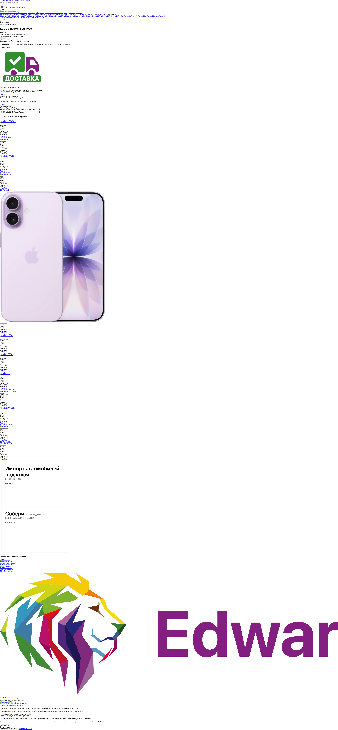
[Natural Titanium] (3, 445)
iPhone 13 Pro (101, 14)
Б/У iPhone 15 (4, 372)
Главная (2, 17)
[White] (2, 176)
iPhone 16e (127, 16)
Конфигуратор (10, 522)
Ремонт (15, 7)
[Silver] (3, 141)
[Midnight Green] (0, 141)
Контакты (22, 7)
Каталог (8, 17)
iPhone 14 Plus (23, 16)
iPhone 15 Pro (69, 16)
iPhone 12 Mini (45, 14)
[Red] (5, 428)
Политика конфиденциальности (10, 716)
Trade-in (10, 7)
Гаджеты (40, 13)
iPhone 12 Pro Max (65, 14)
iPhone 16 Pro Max (117, 16)
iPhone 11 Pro (18, 14)
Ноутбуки (18, 13)
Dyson (55, 13)
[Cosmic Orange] (0, 393)
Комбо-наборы (25, 17)
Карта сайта (26, 716)
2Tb (1, 401)
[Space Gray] (5, 141)
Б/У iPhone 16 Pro (6, 442)
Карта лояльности (21, 703)
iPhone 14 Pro (32, 16)
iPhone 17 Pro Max (153, 16)
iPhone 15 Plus (60, 16)
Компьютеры (25, 13)
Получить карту (5, 47)
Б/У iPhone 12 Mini (6, 424)
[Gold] (2, 141)
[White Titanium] (0, 445)
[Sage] (3, 323)
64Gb (1, 144)
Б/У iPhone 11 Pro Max (7, 407)
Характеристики (6, 106)
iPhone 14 (15, 16)
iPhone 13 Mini (92, 14)
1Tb (1, 130)
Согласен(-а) (5, 725)
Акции (5, 7)
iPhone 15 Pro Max (80, 16)
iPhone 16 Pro (106, 16)
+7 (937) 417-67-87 (25, 0)
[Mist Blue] (2, 323)
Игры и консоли (48, 13)
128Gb (2, 161)
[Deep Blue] (3, 393)
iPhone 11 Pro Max (29, 14)
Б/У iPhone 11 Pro (5, 137)
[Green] (0, 428)
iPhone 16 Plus (97, 16)
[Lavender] (0, 323)
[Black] (0, 176)
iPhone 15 (52, 16)
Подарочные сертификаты (73, 13)
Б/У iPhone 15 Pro (6, 334)
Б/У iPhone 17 (4, 190)
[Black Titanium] (5, 445)
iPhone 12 (38, 14)
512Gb (2, 128)
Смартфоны (4, 13)
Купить (3, 38)
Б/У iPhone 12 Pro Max (7, 155)
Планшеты (11, 13)
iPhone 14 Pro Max (43, 16)
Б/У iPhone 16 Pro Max (7, 120)
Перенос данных (5, 705)
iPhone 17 (134, 16)
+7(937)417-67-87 (5, 697)
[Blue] (3, 428)
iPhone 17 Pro (142, 16)
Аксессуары (61, 13)
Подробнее (3, 95)
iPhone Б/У (3, 14)
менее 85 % (4, 131)
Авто (1, 7)
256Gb (2, 126)
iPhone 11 (10, 14)
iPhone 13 (85, 14)
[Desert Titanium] (2, 445)
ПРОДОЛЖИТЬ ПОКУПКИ (9, 729)
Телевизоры (33, 13)
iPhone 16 (89, 16)
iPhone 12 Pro (54, 14)
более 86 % (3, 133)
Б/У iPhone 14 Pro (6, 353)
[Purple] (2, 428)
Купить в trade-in (11, 38)
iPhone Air (162, 16)
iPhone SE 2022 (76, 14)
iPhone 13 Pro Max (6, 16)
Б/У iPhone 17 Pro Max (7, 389)
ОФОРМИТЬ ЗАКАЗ (25, 729)
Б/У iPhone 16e (5, 172)
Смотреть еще (111, 14)
